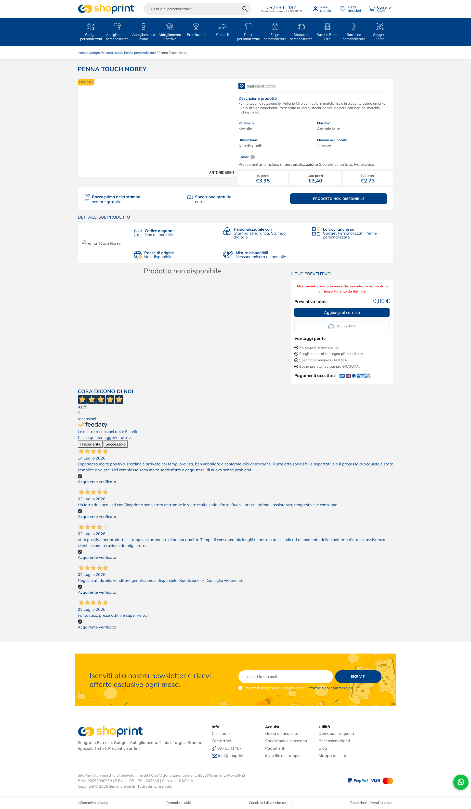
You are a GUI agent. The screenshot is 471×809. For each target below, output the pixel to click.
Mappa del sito (332, 755)
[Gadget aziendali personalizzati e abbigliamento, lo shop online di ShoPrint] (106, 9)
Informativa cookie (178, 802)
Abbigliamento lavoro (143, 36)
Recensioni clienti (334, 740)
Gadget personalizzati (91, 36)
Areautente (325, 8)
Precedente (90, 444)
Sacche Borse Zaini (328, 36)
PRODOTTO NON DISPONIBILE (338, 198)
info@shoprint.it (232, 755)
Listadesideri (354, 8)
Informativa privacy (93, 802)
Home (82, 53)
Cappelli (222, 34)
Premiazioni (196, 34)
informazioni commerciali (330, 687)
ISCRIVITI (358, 676)
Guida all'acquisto (281, 733)
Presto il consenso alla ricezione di (298, 687)
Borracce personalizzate (353, 36)
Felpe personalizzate (274, 36)
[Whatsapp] (461, 783)
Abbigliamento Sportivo (169, 36)
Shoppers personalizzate (301, 36)
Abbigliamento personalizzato (117, 36)
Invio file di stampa (282, 755)
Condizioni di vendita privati (371, 802)
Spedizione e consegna (286, 740)
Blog (323, 748)
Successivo (115, 444)
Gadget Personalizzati (105, 53)
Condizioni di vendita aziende (271, 802)
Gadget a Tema (380, 36)
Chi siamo (221, 733)
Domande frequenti (336, 733)
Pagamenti (275, 748)
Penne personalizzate (140, 53)
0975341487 (281, 7)
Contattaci (221, 740)
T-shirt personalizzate (248, 36)
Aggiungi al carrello (342, 312)
